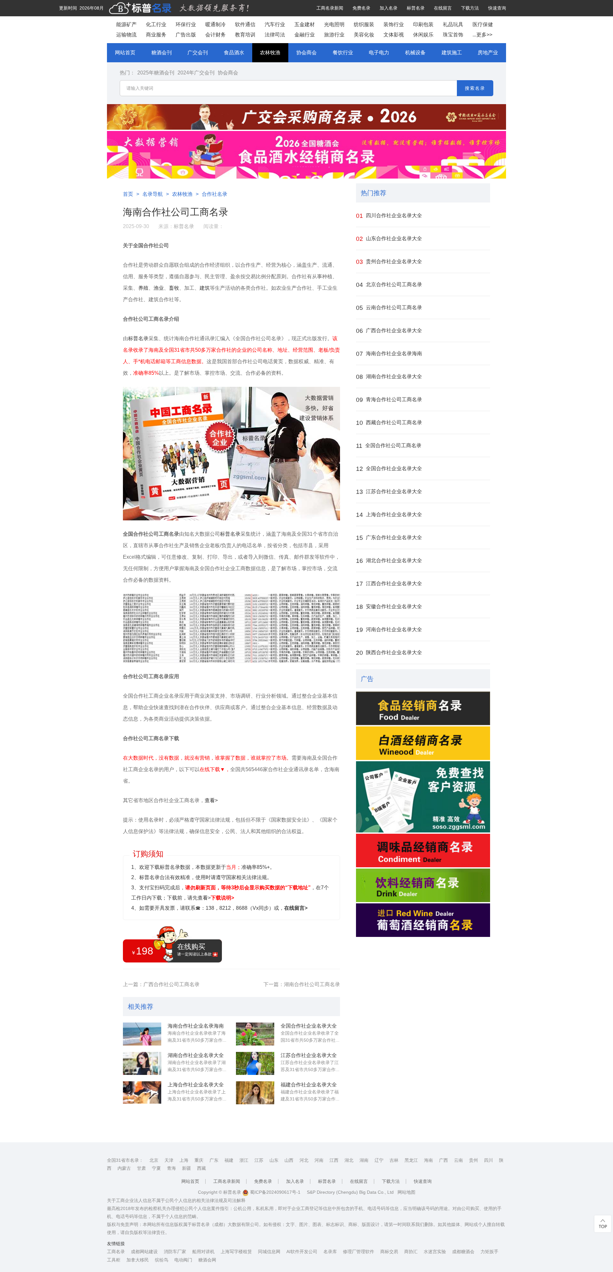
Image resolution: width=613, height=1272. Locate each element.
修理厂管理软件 (358, 1251)
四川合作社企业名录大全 (389, 215)
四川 (488, 1160)
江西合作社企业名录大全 (389, 583)
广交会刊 (197, 52)
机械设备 (415, 52)
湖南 (363, 1160)
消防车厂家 (175, 1251)
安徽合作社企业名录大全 (389, 606)
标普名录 (416, 8)
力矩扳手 (489, 1251)
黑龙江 (411, 1160)
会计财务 (215, 34)
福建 (228, 1160)
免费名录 (361, 8)
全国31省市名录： (125, 1160)
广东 (213, 1160)
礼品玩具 (453, 24)
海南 (428, 1160)
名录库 (330, 1251)
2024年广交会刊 (196, 72)
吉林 (394, 1160)
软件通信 (245, 24)
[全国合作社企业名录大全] (255, 1034)
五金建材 (304, 24)
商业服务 (156, 34)
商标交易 (389, 1251)
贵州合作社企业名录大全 (389, 261)
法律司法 (275, 34)
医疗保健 (483, 24)
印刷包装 (423, 24)
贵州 (473, 1160)
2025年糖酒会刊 (155, 72)
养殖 (143, 288)
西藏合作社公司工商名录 (389, 422)
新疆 (186, 1168)
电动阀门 (183, 1259)
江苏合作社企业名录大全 (309, 1055)
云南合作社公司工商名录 (389, 307)
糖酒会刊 (161, 52)
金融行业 (304, 34)
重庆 (198, 1160)
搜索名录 (475, 88)
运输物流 (126, 34)
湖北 (348, 1160)
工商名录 (116, 1251)
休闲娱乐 (423, 34)
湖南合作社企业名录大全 (196, 1055)
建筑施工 (452, 52)
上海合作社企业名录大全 (196, 1084)
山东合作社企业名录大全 (389, 238)
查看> (211, 800)
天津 (168, 1160)
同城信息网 (269, 1251)
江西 (333, 1160)
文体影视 (393, 34)
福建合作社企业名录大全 (309, 1084)
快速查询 (497, 8)
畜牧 (174, 288)
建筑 (205, 288)
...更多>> (482, 34)
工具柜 (113, 1259)
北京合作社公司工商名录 (389, 284)
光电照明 (334, 24)
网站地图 (406, 1192)
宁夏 (156, 1168)
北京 (153, 1160)
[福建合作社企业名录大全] (255, 1092)
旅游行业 (334, 34)
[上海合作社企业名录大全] (142, 1092)
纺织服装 (364, 24)
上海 (183, 1160)
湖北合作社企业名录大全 (389, 560)
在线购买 (194, 949)
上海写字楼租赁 (236, 1251)
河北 (303, 1160)
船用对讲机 (203, 1251)
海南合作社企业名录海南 (196, 1026)
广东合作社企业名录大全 (389, 537)
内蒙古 (124, 1168)
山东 (273, 1160)
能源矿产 (126, 24)
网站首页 (125, 52)
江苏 (258, 1160)
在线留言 (443, 8)
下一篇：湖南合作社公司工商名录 (301, 984)
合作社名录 (214, 194)
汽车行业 (275, 24)
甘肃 (141, 1168)
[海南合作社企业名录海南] (142, 1034)
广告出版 (186, 34)
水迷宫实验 (435, 1251)
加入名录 (388, 8)
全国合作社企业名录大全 (309, 1026)
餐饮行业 (343, 52)
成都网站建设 (144, 1251)
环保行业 (186, 24)
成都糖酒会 (463, 1251)
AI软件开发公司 (301, 1251)
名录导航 (152, 194)
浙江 (243, 1160)
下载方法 (470, 8)
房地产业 (488, 52)
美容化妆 (364, 34)
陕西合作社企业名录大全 (389, 652)
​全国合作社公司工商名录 (388, 445)
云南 (458, 1160)
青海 (171, 1168)
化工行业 (156, 24)
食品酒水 (234, 52)
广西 (443, 1160)
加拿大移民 (137, 1259)
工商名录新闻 (329, 8)
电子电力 (379, 52)
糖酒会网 (207, 1259)
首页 (128, 194)
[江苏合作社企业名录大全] (255, 1063)
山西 (288, 1160)
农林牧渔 (270, 52)
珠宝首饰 (453, 34)
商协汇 (411, 1251)
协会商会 (306, 52)
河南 (318, 1160)
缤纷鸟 (161, 1259)
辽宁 (379, 1160)
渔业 (159, 288)
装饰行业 (393, 24)
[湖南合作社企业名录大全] (142, 1063)
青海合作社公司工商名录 (389, 399)
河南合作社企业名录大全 (389, 629)
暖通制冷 (215, 24)
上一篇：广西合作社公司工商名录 (161, 984)
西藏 (201, 1168)
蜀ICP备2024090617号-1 (274, 1192)
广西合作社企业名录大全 (389, 330)
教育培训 (245, 34)
